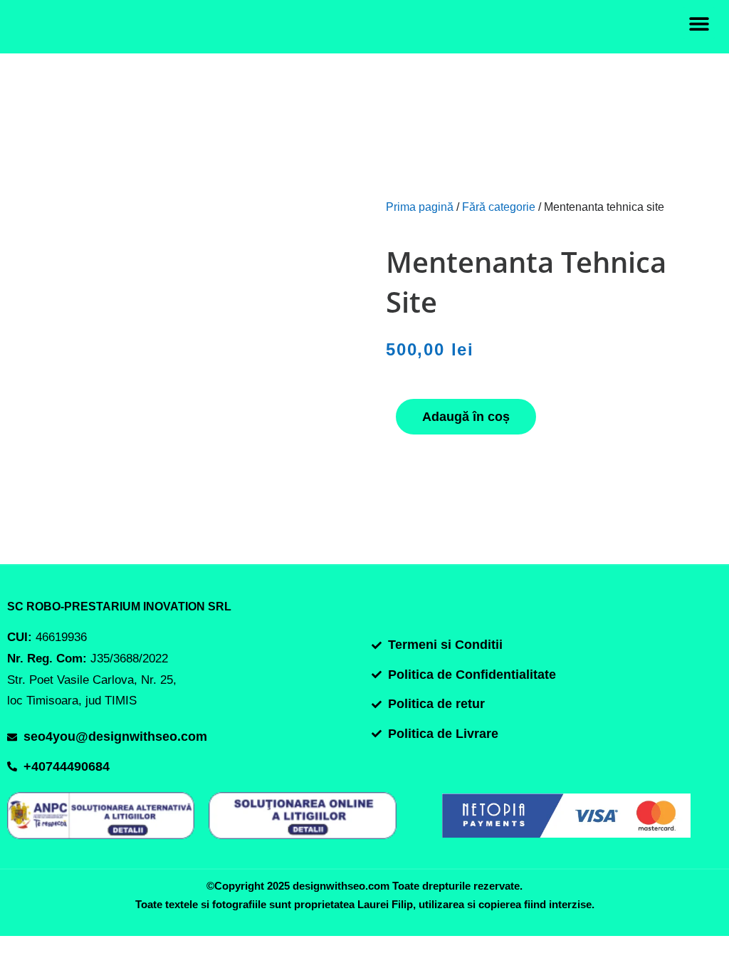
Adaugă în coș (466, 417)
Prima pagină (419, 207)
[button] (699, 23)
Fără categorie (498, 207)
